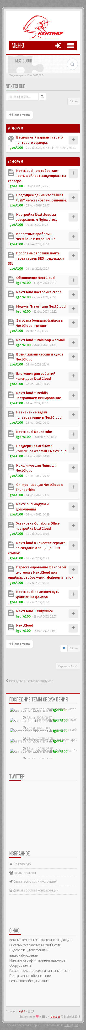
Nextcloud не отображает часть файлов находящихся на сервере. (37, 175)
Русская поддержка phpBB (23, 1025)
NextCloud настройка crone (38, 292)
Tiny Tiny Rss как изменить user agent (50, 719)
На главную (22, 864)
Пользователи (24, 872)
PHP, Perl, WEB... (66, 147)
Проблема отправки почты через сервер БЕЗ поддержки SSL (36, 258)
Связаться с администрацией (35, 881)
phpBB (21, 1011)
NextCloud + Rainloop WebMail (40, 340)
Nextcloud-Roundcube (34, 431)
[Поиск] (42, 96)
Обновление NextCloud (35, 277)
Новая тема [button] (20, 115)
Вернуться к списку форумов (30, 681)
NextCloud (16, 87)
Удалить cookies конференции (35, 890)
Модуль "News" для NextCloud (41, 306)
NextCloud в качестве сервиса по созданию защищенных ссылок (36, 548)
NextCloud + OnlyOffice (34, 611)
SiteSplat (55, 1016)
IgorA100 (16, 147)
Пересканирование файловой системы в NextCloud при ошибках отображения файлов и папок (40, 572)
